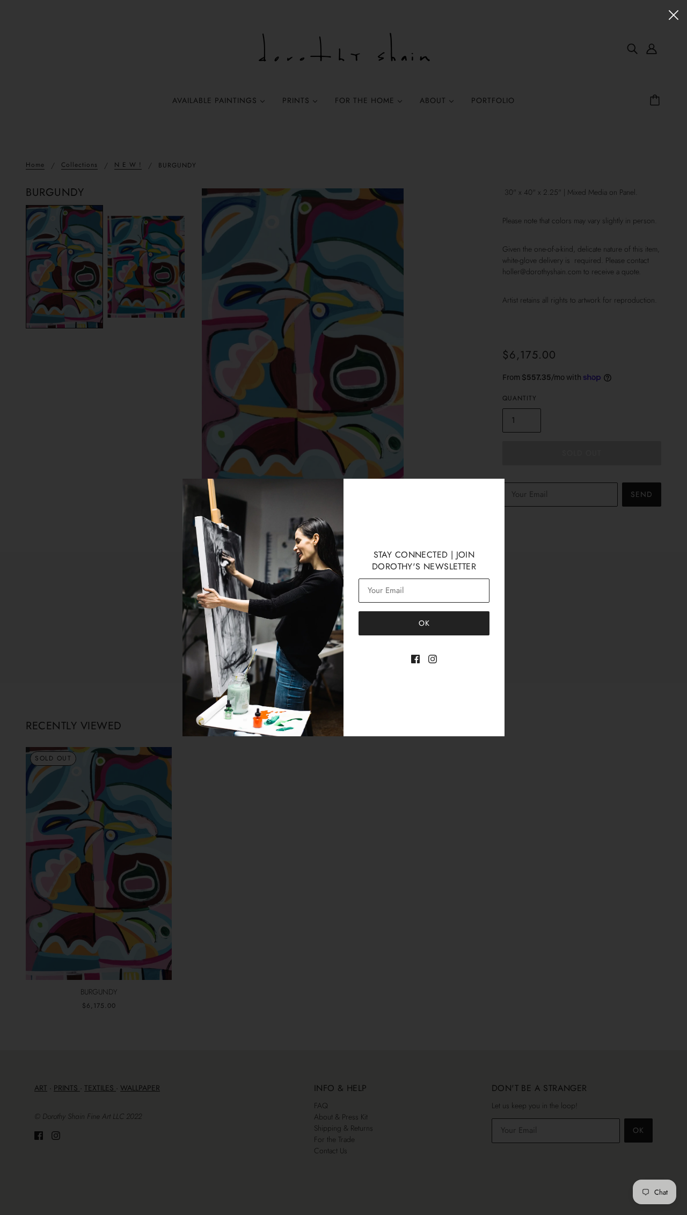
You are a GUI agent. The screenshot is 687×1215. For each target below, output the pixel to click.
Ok (424, 623)
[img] (415, 658)
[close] (673, 14)
